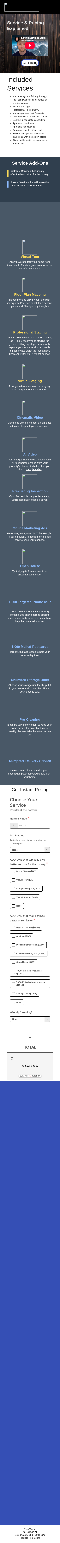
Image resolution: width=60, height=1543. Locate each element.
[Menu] (54, 7)
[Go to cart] (50, 7)
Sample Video (33, 469)
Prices (29, 196)
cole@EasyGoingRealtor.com (30, 1535)
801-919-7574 (30, 1532)
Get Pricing (30, 63)
